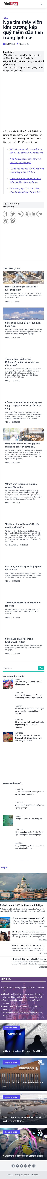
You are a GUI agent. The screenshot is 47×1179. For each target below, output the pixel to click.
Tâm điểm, (9, 545)
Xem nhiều (6, 979)
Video (5, 18)
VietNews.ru (34, 1175)
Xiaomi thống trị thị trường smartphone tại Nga (23, 1156)
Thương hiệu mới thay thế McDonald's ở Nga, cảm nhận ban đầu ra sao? (22, 362)
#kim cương (8, 207)
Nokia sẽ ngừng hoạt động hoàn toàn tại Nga (22, 1051)
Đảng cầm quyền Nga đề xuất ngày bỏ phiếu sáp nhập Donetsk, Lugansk (29, 724)
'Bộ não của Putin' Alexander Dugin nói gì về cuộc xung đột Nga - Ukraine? (29, 711)
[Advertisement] (23, 244)
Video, (7, 301)
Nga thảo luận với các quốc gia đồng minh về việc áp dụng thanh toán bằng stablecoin (28, 738)
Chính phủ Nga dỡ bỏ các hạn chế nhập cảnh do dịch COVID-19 (27, 932)
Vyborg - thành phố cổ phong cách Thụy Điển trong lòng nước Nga (27, 945)
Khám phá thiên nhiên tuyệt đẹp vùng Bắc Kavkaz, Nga (29, 959)
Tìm (41, 668)
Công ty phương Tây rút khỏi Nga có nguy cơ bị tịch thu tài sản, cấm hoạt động (23, 405)
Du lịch (3, 868)
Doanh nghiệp (11, 1027)
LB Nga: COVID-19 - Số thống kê (28, 819)
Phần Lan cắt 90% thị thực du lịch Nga (21, 905)
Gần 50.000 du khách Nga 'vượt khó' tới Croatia (28, 918)
